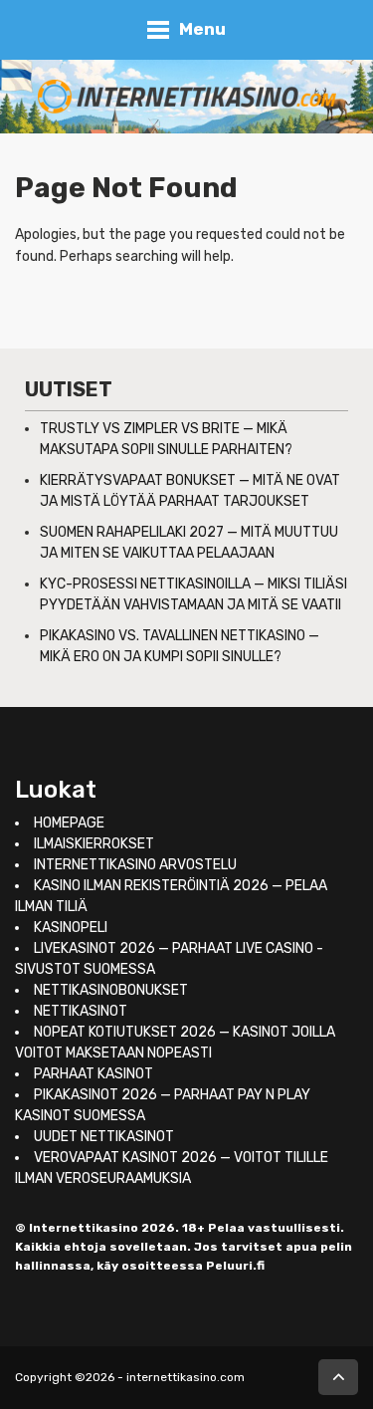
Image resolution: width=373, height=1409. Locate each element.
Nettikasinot (80, 1011)
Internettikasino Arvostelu (135, 864)
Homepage (69, 823)
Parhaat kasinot (93, 1073)
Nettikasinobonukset (111, 990)
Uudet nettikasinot (104, 1136)
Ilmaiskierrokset (94, 843)
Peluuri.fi (235, 1266)
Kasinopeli (70, 927)
